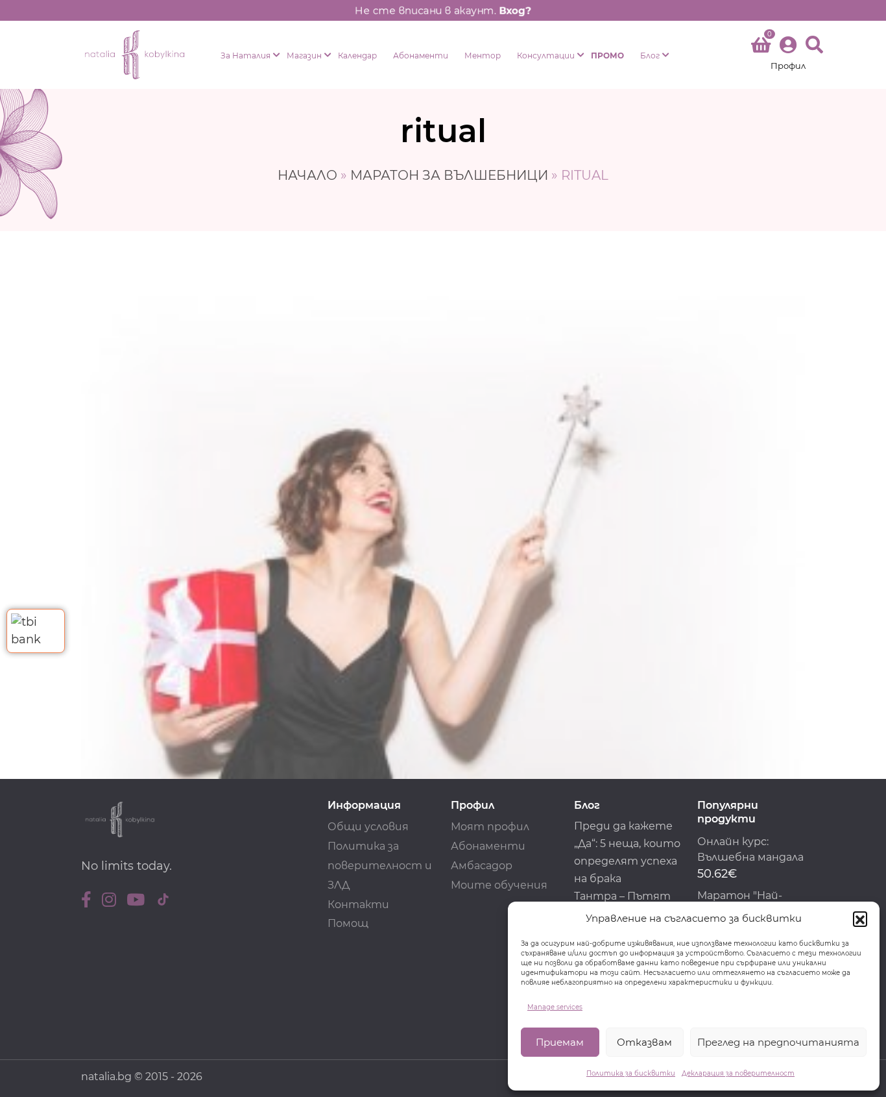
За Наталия (245, 55)
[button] (860, 918)
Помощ (348, 923)
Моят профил (490, 826)
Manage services (554, 1007)
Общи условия (368, 826)
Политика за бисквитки (630, 1073)
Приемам (560, 1042)
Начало (307, 175)
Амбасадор (481, 865)
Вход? (515, 10)
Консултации (546, 55)
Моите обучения (499, 885)
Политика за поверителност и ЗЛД (380, 865)
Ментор (482, 55)
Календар (357, 55)
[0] (761, 47)
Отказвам (644, 1042)
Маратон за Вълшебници (449, 175)
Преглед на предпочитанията (778, 1042)
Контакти (358, 904)
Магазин (304, 55)
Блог (650, 55)
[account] (788, 55)
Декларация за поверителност (738, 1073)
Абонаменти (420, 55)
